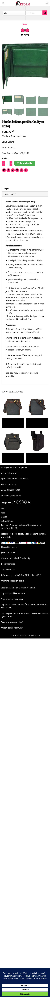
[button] (46, 3)
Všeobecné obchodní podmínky (15, 558)
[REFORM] (23, 3)
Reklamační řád (8, 564)
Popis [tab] (6, 189)
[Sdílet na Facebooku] (8, 170)
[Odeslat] (44, 12)
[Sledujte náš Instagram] (19, 502)
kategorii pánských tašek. (18, 341)
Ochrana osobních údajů (12, 580)
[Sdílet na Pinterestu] (22, 170)
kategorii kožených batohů (19, 349)
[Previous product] (27, 30)
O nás (3, 513)
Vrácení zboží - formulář (12, 627)
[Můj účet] (3, 3)
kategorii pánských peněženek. (26, 332)
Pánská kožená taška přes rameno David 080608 (12, 456)
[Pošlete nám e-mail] (24, 502)
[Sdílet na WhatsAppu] (4, 170)
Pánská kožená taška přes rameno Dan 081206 (36, 421)
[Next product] (23, 30)
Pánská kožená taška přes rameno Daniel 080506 (12, 421)
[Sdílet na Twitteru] (13, 170)
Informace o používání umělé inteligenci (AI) (21, 575)
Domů (25, 24)
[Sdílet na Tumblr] (26, 170)
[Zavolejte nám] (28, 502)
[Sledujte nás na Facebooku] (14, 502)
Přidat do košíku (25, 163)
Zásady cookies (8, 569)
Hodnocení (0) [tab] (10, 194)
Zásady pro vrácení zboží (12, 622)
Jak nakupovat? (8, 552)
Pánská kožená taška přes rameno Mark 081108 (36, 456)
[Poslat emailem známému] (17, 170)
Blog (2, 509)
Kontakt (4, 517)
